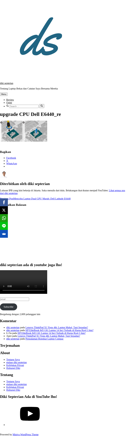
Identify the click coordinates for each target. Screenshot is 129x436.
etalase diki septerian (16, 362)
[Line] (4, 226)
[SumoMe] (4, 234)
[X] (4, 210)
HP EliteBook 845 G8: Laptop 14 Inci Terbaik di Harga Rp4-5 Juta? (59, 330)
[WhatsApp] (4, 218)
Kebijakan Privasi (15, 365)
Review (10, 99)
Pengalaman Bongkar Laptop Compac (44, 338)
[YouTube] (29, 424)
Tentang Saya (13, 359)
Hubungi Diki (13, 368)
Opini (9, 102)
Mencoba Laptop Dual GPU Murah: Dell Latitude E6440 (35, 198)
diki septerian (6, 83)
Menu (3, 94)
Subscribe (8, 306)
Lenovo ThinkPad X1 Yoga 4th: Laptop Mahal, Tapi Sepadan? (56, 327)
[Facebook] (4, 202)
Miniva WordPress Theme (26, 434)
